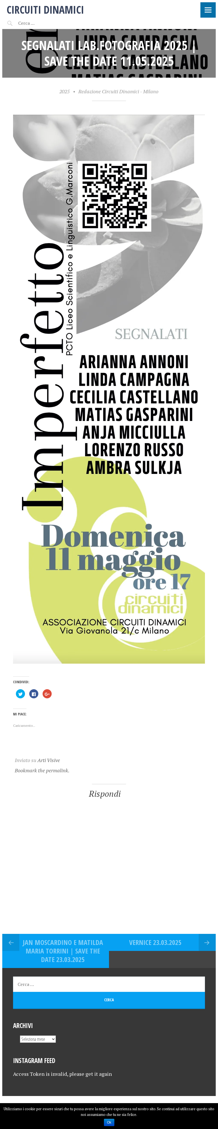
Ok (109, 1122)
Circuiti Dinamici (45, 9)
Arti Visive (48, 760)
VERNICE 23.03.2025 (155, 942)
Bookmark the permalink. (42, 770)
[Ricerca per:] (41, 23)
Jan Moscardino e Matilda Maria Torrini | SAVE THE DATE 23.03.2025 (63, 951)
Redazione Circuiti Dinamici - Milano (118, 91)
